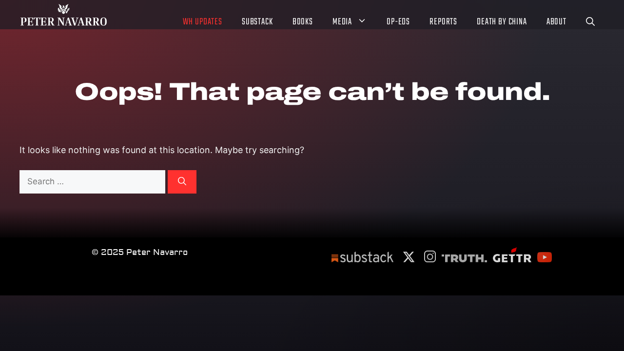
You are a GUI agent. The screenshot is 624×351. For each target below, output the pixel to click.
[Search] (182, 182)
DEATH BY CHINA (502, 22)
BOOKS (302, 22)
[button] (590, 23)
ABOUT (556, 22)
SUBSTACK (257, 22)
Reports (443, 22)
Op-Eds (398, 22)
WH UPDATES (202, 22)
